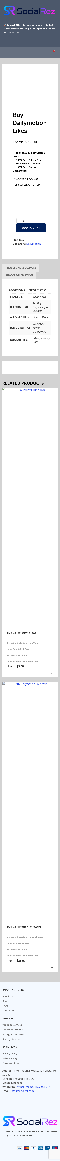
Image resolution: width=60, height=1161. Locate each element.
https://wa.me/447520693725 (34, 1087)
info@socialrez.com (22, 1091)
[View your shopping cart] (55, 52)
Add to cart (31, 227)
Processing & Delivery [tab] (21, 267)
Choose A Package (26, 179)
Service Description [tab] (19, 275)
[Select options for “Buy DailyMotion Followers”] (53, 968)
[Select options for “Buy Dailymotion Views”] (53, 673)
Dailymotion (33, 244)
